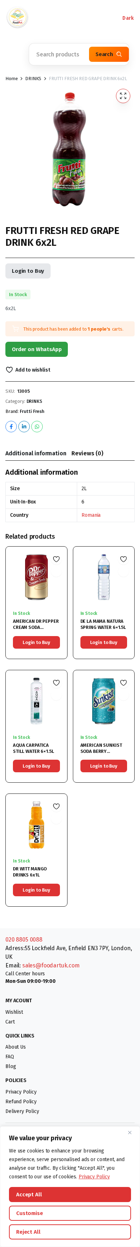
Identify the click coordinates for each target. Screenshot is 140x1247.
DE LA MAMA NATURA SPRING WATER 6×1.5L (103, 624)
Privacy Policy (94, 1177)
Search (104, 54)
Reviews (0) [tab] (87, 453)
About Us (15, 1047)
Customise (29, 1213)
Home (11, 78)
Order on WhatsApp (36, 349)
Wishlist (14, 1012)
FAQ (9, 1057)
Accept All (29, 1194)
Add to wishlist (32, 370)
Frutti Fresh (32, 411)
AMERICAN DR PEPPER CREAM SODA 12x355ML (36, 627)
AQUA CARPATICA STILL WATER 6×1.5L (33, 748)
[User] (90, 18)
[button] (14, 54)
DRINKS (33, 78)
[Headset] (68, 18)
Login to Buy (28, 271)
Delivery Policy (22, 1111)
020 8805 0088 (23, 939)
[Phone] (46, 18)
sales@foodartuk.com (51, 965)
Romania (91, 515)
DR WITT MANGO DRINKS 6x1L (30, 872)
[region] (70, 1186)
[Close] (132, 1132)
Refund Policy (21, 1102)
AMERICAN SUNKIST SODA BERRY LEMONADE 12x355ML (102, 751)
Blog (10, 1066)
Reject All (28, 1232)
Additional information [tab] (35, 453)
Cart (9, 1022)
